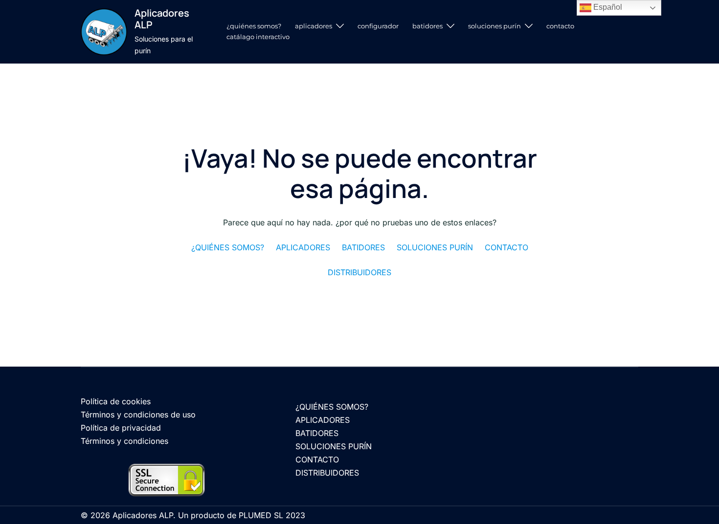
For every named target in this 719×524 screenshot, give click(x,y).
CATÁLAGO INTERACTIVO (258, 37)
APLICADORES (313, 26)
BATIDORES (427, 26)
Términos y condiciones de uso (138, 414)
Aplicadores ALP (162, 18)
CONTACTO (560, 26)
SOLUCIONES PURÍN (494, 26)
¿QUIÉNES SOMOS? (253, 26)
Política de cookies (116, 401)
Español (606, 7)
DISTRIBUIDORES (327, 473)
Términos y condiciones (124, 441)
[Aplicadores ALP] (104, 31)
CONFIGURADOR (378, 26)
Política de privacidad (121, 428)
